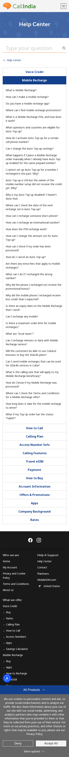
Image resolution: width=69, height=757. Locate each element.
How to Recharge (16, 673)
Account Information (34, 486)
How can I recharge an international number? (33, 222)
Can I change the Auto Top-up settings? (30, 148)
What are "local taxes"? (20, 333)
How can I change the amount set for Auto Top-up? (32, 237)
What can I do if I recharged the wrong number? (29, 276)
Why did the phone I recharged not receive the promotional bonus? (33, 286)
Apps (34, 503)
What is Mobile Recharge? (21, 90)
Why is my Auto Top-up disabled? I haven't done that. (31, 196)
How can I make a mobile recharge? (27, 97)
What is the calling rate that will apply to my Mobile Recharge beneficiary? (32, 374)
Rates (34, 520)
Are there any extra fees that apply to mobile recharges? (33, 265)
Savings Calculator (17, 649)
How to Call (34, 428)
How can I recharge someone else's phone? (32, 216)
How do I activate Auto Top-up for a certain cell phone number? (32, 140)
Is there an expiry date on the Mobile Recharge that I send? (34, 308)
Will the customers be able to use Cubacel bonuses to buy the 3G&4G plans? (31, 353)
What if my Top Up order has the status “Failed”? (29, 416)
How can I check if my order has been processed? (28, 248)
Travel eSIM (34, 461)
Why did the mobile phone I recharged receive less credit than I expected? (33, 297)
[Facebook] (31, 540)
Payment (34, 470)
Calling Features (35, 453)
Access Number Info (35, 445)
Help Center (13, 60)
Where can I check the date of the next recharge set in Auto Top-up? (29, 207)
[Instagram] (39, 540)
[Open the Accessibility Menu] (7, 678)
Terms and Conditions (16, 584)
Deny (18, 743)
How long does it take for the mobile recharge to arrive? (33, 405)
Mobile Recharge (34, 80)
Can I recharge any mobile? (22, 316)
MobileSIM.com (46, 580)
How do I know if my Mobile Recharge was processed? (31, 384)
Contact (42, 567)
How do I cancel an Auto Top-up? (26, 257)
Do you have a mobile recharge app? (28, 103)
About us (8, 590)
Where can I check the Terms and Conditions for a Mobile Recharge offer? (32, 395)
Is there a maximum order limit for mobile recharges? (31, 325)
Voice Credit (35, 72)
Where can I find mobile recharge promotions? (33, 110)
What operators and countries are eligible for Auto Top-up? (33, 129)
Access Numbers (16, 636)
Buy (8, 612)
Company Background (34, 511)
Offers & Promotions (35, 495)
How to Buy (34, 478)
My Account (10, 567)
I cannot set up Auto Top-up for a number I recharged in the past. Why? (32, 171)
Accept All (51, 743)
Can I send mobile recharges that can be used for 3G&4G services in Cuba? (33, 363)
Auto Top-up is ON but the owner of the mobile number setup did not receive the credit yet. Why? (34, 184)
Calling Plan (34, 436)
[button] (63, 6)
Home (6, 561)
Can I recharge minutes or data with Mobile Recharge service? (32, 342)
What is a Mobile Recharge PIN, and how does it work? (33, 118)
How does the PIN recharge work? (26, 229)
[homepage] (31, 6)
